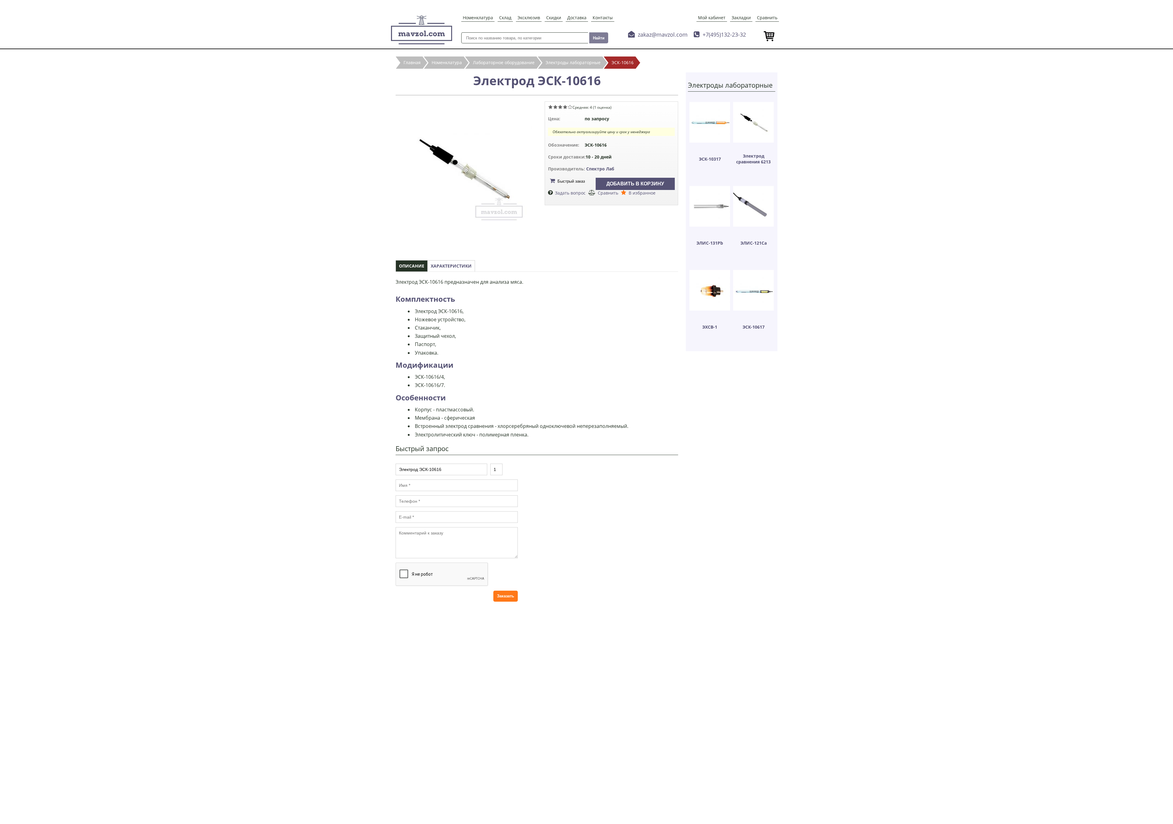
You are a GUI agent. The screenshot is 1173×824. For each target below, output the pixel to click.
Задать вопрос (570, 193)
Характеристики (451, 266)
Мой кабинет (711, 17)
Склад (505, 17)
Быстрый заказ (571, 181)
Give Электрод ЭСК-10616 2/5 (555, 107)
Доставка (576, 17)
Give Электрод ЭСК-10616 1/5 (550, 107)
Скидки (553, 17)
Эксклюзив (528, 17)
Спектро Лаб (600, 169)
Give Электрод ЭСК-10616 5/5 (570, 107)
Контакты (603, 17)
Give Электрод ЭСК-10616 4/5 (565, 107)
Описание (411, 266)
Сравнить (767, 17)
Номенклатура (478, 17)
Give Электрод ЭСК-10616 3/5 (560, 107)
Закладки (741, 17)
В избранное (642, 193)
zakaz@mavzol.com (663, 34)
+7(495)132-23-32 (724, 34)
